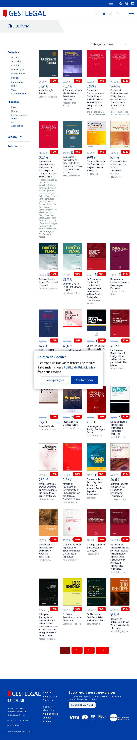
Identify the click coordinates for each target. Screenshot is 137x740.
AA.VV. (99, 435)
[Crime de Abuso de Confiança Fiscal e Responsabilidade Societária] (96, 123)
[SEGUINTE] (102, 650)
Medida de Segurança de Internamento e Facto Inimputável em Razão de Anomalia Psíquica (72, 491)
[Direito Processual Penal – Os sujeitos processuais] (96, 312)
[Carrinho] (103, 13)
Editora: (12, 136)
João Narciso (91, 498)
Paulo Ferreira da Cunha (47, 429)
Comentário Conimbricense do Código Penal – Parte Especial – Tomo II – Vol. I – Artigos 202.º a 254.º (95, 99)
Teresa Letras (91, 435)
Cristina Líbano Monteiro (47, 222)
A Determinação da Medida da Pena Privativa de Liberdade (72, 95)
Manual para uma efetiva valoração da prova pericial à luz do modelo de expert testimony (48, 489)
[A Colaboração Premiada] (48, 52)
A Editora (47, 692)
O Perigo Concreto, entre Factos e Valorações (96, 547)
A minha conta (50, 713)
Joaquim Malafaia (93, 624)
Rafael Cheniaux (45, 560)
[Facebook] (120, 3)
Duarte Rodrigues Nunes (48, 97)
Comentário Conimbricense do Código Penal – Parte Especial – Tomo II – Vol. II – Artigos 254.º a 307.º (119, 99)
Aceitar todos (84, 380)
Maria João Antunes (70, 502)
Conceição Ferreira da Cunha (46, 202)
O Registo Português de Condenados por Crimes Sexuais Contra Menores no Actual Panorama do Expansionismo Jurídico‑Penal (48, 625)
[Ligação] (110, 13)
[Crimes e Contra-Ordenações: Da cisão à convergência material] (119, 123)
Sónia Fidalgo (51, 218)
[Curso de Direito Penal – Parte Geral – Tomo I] (48, 245)
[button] (97, 13)
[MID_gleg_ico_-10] (24, 13)
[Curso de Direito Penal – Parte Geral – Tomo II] (72, 245)
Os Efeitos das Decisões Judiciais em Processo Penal (96, 617)
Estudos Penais (46, 426)
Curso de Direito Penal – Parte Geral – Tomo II (72, 286)
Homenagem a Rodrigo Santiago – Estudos (96, 429)
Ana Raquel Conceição (118, 499)
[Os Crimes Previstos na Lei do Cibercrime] (72, 580)
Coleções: (14, 52)
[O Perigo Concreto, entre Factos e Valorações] (96, 511)
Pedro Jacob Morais (117, 368)
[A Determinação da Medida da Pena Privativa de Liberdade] (72, 52)
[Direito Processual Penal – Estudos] (72, 312)
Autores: (13, 146)
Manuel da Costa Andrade (96, 114)
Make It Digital (25, 732)
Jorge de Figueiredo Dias (95, 112)
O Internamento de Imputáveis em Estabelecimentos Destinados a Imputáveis (72, 550)
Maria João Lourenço (46, 499)
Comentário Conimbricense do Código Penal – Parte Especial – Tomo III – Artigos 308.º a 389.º (47, 169)
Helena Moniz (44, 220)
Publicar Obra (50, 696)
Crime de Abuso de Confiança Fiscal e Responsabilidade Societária (96, 166)
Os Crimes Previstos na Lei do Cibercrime (72, 617)
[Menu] (131, 13)
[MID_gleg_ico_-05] (119, 718)
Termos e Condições (15, 708)
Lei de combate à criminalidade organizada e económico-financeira (118, 427)
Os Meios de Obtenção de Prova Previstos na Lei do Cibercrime (119, 623)
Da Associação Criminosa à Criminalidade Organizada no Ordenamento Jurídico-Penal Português (94, 288)
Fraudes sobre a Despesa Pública (71, 423)
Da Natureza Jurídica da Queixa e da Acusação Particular (119, 284)
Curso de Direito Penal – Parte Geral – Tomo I (48, 282)
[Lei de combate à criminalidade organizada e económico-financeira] (119, 388)
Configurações (55, 380)
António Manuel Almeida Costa (48, 211)
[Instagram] (126, 3)
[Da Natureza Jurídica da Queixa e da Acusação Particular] (119, 245)
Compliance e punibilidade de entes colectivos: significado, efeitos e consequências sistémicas (72, 164)
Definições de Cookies (16, 715)
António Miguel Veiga (47, 639)
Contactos (48, 700)
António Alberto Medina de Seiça (48, 230)
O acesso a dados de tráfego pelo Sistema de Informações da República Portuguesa (95, 487)
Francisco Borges (93, 554)
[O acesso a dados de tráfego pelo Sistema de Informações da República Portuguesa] (96, 446)
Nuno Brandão (115, 177)
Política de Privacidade (17, 711)
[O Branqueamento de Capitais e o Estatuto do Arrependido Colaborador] (119, 446)
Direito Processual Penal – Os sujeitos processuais (96, 348)
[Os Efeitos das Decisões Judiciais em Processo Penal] (96, 580)
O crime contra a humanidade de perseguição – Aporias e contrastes (47, 550)
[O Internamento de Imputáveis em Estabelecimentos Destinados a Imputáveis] (72, 511)
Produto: (13, 101)
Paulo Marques (92, 174)
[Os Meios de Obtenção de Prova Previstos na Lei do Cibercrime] (119, 580)
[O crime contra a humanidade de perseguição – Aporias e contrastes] (48, 511)
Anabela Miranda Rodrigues (69, 104)
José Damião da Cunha (71, 428)
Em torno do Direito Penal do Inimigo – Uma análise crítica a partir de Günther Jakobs (118, 358)
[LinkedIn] (132, 3)
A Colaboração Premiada (46, 92)
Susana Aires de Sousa (47, 213)
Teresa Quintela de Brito (71, 175)
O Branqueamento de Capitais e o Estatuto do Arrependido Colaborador (119, 489)
